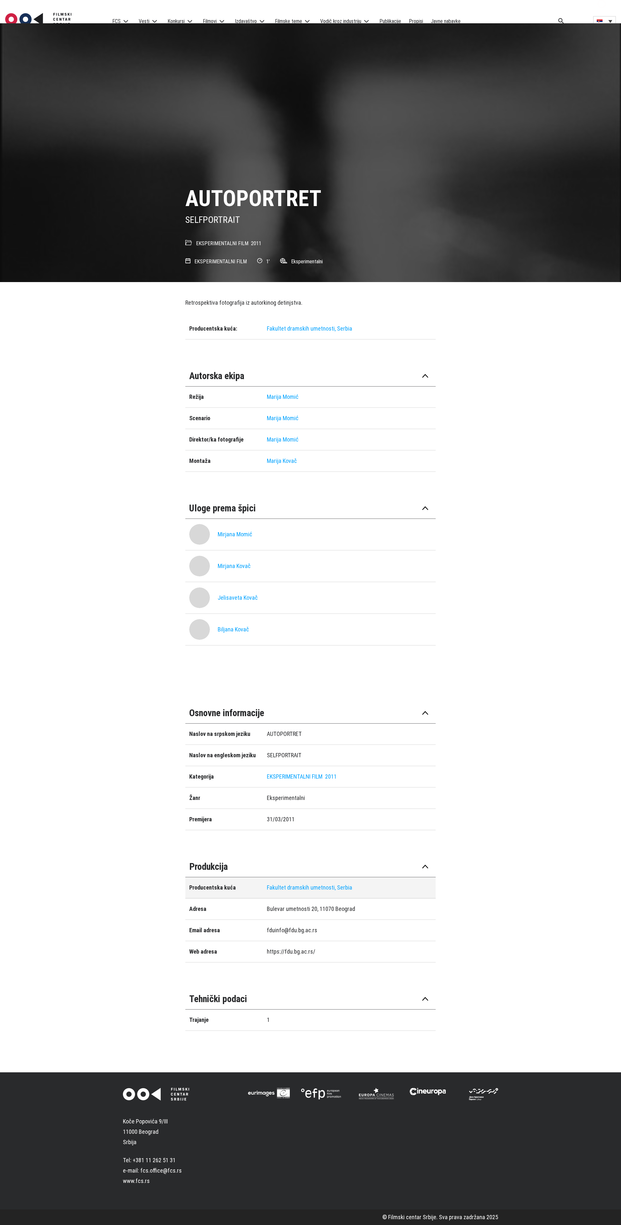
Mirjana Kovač (234, 566)
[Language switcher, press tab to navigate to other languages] (604, 21)
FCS (116, 21)
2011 (256, 243)
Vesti (144, 21)
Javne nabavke (446, 21)
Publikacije (390, 21)
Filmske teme (288, 21)
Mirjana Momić (235, 534)
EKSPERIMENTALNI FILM (222, 243)
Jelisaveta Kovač (238, 597)
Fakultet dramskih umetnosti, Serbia (309, 328)
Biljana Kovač (233, 629)
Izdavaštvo (246, 21)
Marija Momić (283, 396)
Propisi (416, 21)
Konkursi (176, 21)
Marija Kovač (282, 460)
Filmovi (210, 21)
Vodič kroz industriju (340, 21)
